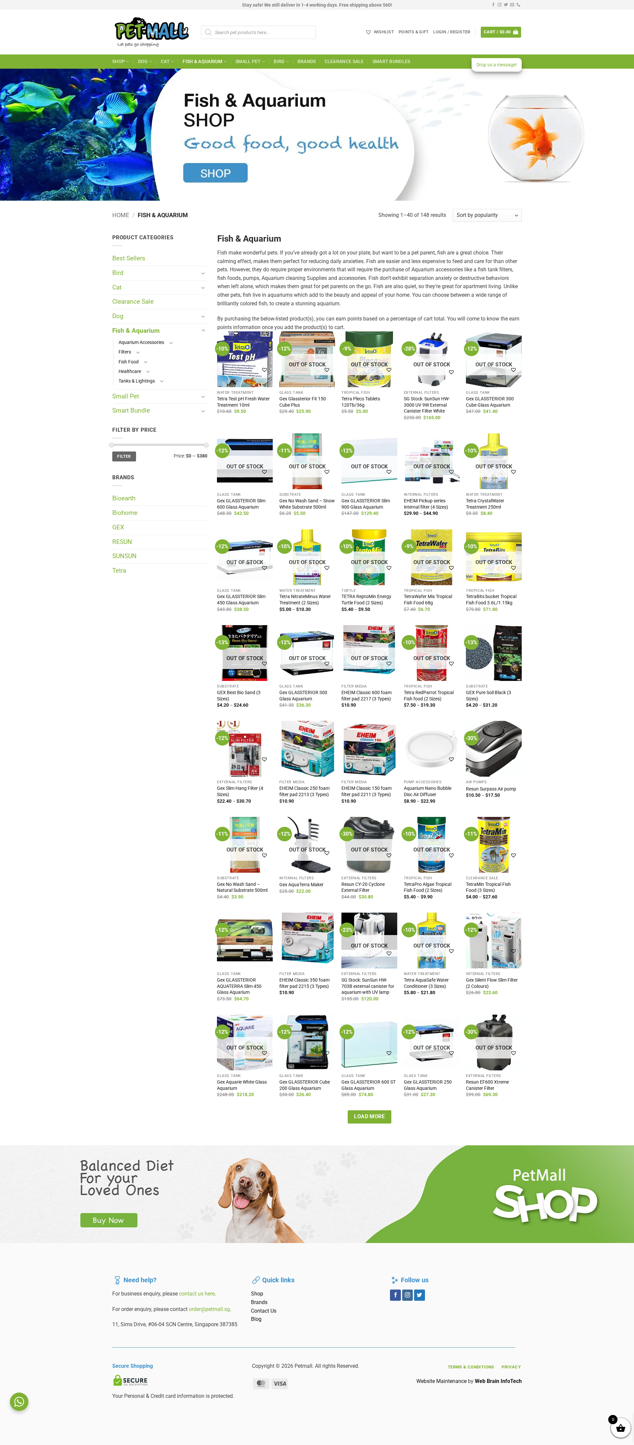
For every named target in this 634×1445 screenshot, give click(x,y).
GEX (118, 527)
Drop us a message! (496, 64)
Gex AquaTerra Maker (301, 885)
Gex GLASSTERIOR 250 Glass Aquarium (428, 1085)
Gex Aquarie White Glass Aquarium (242, 1085)
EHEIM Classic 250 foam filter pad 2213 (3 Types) (304, 791)
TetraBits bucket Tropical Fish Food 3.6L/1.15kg (491, 600)
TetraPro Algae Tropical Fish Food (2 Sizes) (427, 887)
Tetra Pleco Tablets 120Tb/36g (360, 402)
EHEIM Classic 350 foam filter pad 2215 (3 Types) (304, 983)
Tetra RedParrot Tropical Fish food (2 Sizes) (429, 696)
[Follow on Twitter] (506, 5)
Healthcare (130, 371)
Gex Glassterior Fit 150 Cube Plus (302, 402)
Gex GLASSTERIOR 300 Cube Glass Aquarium (490, 402)
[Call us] (518, 5)
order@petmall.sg (209, 1309)
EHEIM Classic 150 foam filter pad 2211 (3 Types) (366, 791)
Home (120, 215)
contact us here (197, 1294)
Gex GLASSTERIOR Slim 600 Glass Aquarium (241, 504)
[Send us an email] (512, 5)
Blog (256, 1319)
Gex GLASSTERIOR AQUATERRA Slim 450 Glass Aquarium (239, 986)
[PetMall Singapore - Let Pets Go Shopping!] (151, 32)
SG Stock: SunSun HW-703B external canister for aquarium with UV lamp (367, 986)
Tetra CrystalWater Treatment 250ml (485, 504)
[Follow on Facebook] (493, 5)
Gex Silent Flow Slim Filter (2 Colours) (492, 983)
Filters (125, 352)
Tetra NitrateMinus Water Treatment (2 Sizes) (305, 600)
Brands (307, 61)
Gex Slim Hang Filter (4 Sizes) (240, 791)
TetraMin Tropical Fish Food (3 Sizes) (488, 887)
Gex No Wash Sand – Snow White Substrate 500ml (307, 504)
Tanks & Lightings (137, 381)
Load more (369, 1117)
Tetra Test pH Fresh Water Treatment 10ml (243, 402)
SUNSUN (124, 556)
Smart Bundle (131, 410)
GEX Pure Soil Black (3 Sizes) (488, 696)
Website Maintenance (441, 1381)
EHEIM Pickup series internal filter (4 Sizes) (426, 504)
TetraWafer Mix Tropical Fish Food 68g (428, 600)
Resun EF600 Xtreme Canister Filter (487, 1085)
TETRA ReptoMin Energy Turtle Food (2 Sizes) (366, 600)
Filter (124, 456)
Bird (279, 61)
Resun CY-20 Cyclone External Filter (363, 887)
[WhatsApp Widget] (19, 1402)
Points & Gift (414, 31)
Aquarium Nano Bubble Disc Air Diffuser (427, 791)
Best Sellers (128, 258)
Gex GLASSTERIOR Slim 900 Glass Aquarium (365, 504)
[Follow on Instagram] (500, 5)
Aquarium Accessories (141, 342)
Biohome (124, 513)
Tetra (119, 570)
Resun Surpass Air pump (491, 789)
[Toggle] (203, 273)
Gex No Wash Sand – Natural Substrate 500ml (242, 887)
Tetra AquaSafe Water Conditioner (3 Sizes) (426, 983)
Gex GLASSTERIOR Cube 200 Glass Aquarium (304, 1085)
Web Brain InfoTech (498, 1381)
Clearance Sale (344, 61)
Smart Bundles (391, 61)
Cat (165, 61)
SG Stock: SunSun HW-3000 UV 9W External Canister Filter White (427, 405)
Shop (118, 61)
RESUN (122, 542)
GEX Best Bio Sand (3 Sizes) (239, 696)
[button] (451, 32)
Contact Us (263, 1311)
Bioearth (123, 498)
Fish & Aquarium (202, 61)
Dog (143, 61)
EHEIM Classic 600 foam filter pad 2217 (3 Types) (366, 696)
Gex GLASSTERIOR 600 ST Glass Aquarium (368, 1085)
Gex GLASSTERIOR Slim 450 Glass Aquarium (241, 600)
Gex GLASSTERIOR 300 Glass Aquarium (303, 696)
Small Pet (248, 61)
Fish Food (129, 362)
